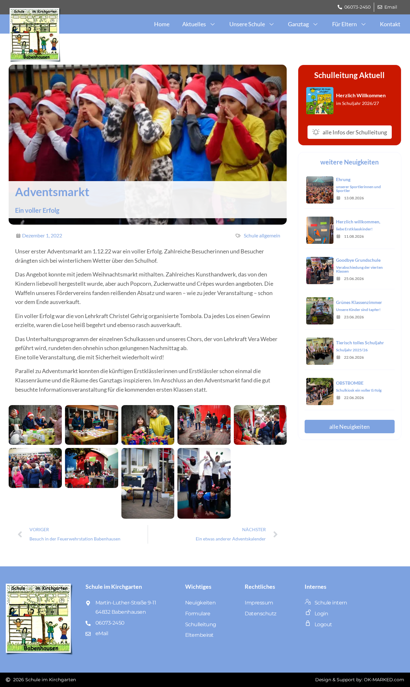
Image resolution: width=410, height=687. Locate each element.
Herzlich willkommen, (358, 221)
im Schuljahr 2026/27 (357, 103)
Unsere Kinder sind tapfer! (358, 309)
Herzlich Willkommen (361, 95)
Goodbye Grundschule (358, 260)
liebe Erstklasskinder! (354, 229)
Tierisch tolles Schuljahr (360, 342)
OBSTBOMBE (350, 383)
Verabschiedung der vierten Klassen (359, 269)
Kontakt (390, 24)
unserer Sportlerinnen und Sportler (358, 188)
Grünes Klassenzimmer (359, 302)
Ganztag (298, 24)
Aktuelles (194, 24)
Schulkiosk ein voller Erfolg (358, 390)
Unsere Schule (247, 24)
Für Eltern (344, 24)
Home (161, 24)
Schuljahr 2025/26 (352, 349)
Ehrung (343, 179)
